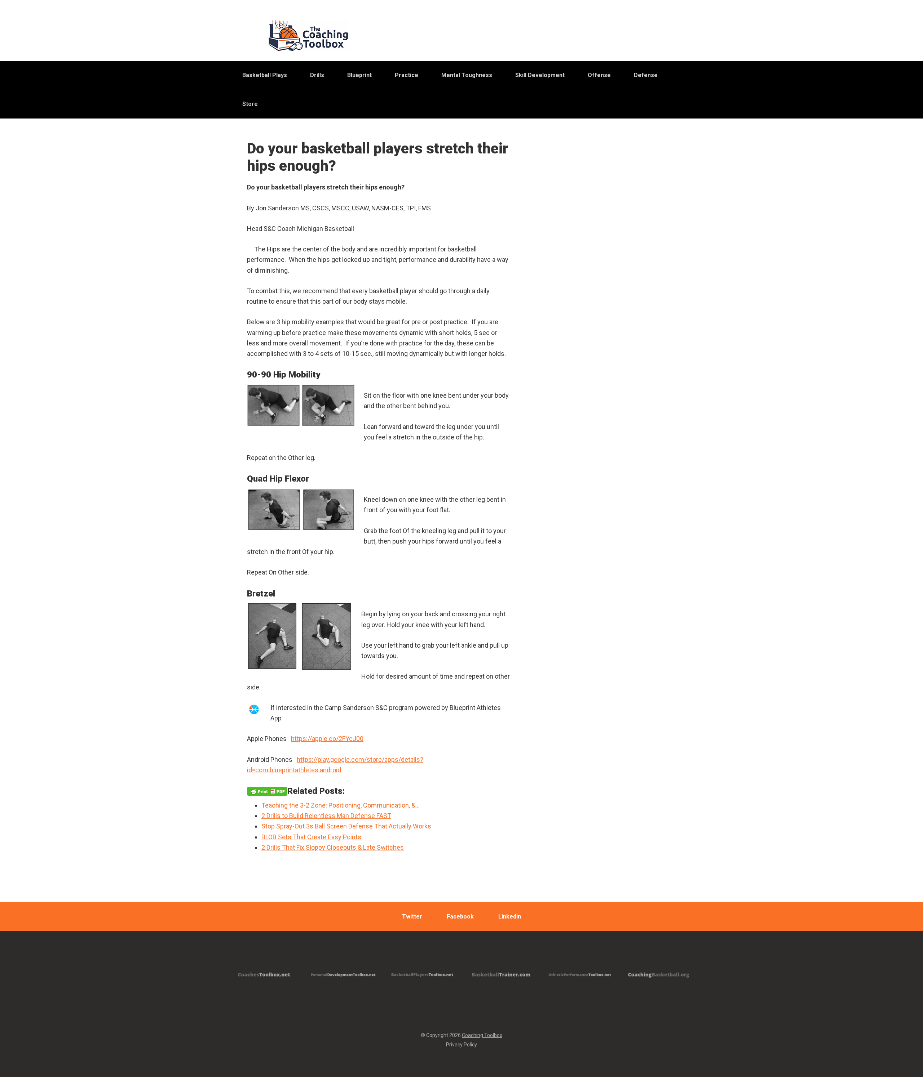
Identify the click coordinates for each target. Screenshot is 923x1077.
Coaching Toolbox (482, 1035)
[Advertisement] (615, 320)
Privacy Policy (461, 1044)
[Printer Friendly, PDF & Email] (267, 791)
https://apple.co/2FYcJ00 (327, 738)
